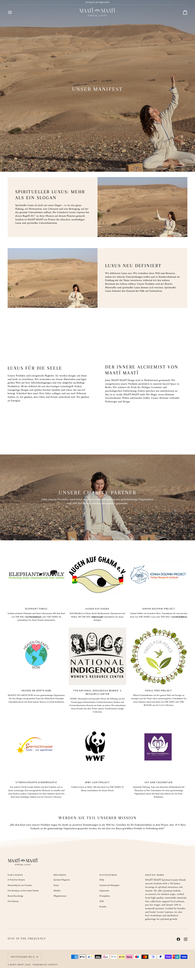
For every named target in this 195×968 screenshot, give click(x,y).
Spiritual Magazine (62, 880)
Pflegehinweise (60, 896)
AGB (101, 901)
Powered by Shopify (45, 964)
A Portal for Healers (16, 880)
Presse (56, 885)
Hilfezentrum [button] (108, 875)
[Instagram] (185, 939)
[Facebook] (178, 939)
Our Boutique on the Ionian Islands (23, 891)
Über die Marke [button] (154, 875)
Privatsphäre (104, 896)
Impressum (104, 891)
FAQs (101, 880)
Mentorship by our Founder (20, 885)
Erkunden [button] (60, 875)
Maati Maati (17, 964)
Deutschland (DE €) (23, 956)
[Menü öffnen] (13, 12)
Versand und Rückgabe (109, 885)
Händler (57, 891)
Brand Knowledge (15, 896)
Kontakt (102, 907)
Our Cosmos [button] (15, 875)
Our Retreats (13, 901)
